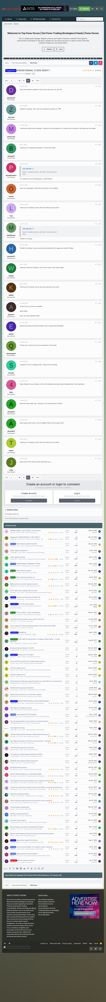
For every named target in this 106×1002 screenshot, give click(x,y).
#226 (99, 185)
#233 (99, 322)
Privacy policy (67, 943)
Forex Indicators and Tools (32, 586)
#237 (99, 400)
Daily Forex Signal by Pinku (19, 794)
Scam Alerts (29, 621)
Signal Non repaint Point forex (27, 840)
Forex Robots (43, 906)
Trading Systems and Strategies (34, 546)
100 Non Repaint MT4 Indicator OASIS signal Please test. (30, 734)
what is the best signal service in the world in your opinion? (31, 800)
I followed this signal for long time (22, 747)
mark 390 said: (27, 168)
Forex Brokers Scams (45, 904)
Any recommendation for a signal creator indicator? (34, 847)
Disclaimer (77, 943)
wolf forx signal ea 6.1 (17, 668)
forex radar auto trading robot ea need (23, 590)
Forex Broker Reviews (46, 899)
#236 (99, 381)
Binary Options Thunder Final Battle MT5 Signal (27, 827)
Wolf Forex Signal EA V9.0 (19, 814)
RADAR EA (22, 632)
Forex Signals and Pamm (33, 656)
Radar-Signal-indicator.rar (25, 577)
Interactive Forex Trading (33, 539)
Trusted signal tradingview (19, 807)
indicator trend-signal (18, 820)
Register (16, 24)
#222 (99, 106)
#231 (99, 284)
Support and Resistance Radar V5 (28, 597)
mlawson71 (13, 621)
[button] (97, 9)
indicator (28, 73)
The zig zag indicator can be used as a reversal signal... (29, 721)
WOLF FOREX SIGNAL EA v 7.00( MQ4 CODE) (26, 774)
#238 (99, 420)
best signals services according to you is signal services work (32, 781)
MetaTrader (28, 634)
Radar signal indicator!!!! (19, 550)
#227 (99, 204)
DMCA (85, 943)
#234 (99, 342)
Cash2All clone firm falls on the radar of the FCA (27, 619)
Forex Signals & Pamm (46, 912)
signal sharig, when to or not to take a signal (25, 694)
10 (19, 80)
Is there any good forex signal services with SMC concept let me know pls (36, 787)
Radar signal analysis (23, 570)
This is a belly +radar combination (28, 612)
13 (32, 80)
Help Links (22, 19)
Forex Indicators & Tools (46, 908)
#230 (99, 264)
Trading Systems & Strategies (48, 910)
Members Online (12, 510)
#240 (99, 458)
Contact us (44, 943)
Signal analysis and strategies (26, 853)
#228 (99, 224)
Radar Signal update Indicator (26, 544)
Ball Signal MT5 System (18, 767)
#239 (99, 439)
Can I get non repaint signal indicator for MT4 (26, 754)
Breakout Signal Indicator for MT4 (22, 648)
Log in (78, 500)
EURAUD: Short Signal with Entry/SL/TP (24, 761)
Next (37, 80)
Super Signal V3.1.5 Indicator (26, 714)
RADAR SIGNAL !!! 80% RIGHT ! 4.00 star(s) (25, 530)
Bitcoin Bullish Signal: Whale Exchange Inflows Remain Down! (32, 833)
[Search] (101, 9)
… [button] (15, 80)
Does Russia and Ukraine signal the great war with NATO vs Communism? (36, 681)
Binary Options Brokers (46, 902)
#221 (99, 86)
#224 (99, 144)
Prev (6, 80)
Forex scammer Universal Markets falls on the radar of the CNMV (33, 626)
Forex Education (35, 723)
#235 (99, 361)
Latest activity (8, 24)
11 (23, 80)
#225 (99, 164)
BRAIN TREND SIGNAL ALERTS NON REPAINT (33, 701)
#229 (99, 245)
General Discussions (31, 532)
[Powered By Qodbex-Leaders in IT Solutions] (17, 948)
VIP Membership (39, 19)
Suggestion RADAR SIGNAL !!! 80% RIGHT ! (25, 537)
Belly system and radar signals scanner (24, 584)
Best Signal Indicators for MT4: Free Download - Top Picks (30, 741)
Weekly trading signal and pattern (22, 688)
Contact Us (56, 19)
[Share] (96, 86)
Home (9, 19)
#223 (99, 125)
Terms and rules (55, 943)
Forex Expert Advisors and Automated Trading (38, 592)
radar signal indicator (17, 557)
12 (28, 80)
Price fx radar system (26, 604)
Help (90, 943)
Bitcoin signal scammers (26, 860)
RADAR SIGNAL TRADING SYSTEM (28, 564)
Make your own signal (26, 654)
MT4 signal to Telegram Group (21, 708)
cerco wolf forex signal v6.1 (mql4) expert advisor (27, 661)
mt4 (33, 73)
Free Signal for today (17, 728)
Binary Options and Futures (31, 736)
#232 (99, 303)
